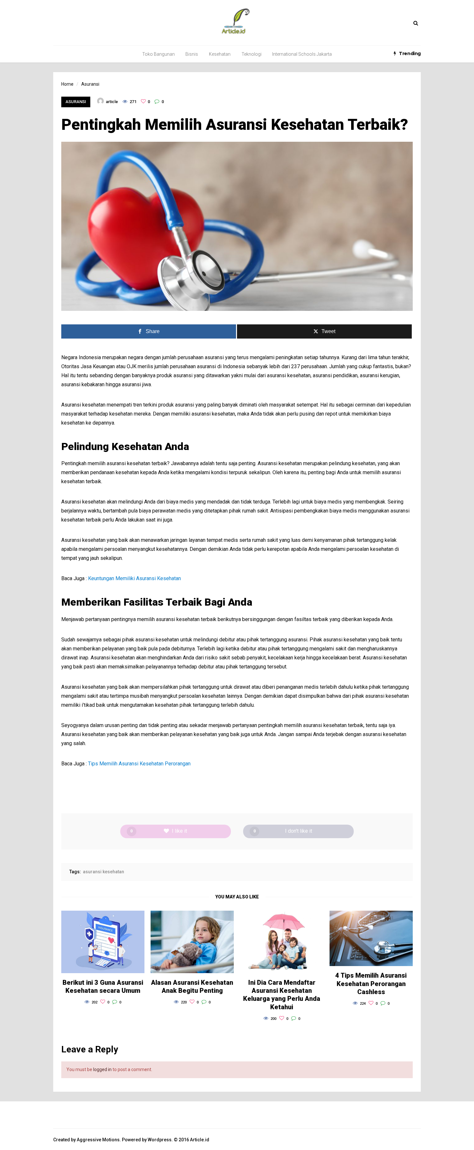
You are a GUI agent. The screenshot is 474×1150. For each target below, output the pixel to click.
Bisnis (191, 54)
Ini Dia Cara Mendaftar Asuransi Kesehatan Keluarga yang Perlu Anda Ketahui (281, 995)
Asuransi (75, 101)
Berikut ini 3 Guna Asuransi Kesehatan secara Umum (103, 986)
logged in (102, 1069)
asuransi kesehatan (103, 871)
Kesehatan (220, 54)
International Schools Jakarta (302, 54)
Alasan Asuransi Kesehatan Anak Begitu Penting (192, 986)
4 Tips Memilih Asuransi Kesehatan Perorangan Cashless (371, 984)
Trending (410, 53)
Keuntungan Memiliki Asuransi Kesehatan (134, 578)
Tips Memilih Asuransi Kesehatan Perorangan (139, 764)
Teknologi (252, 54)
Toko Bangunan (158, 54)
